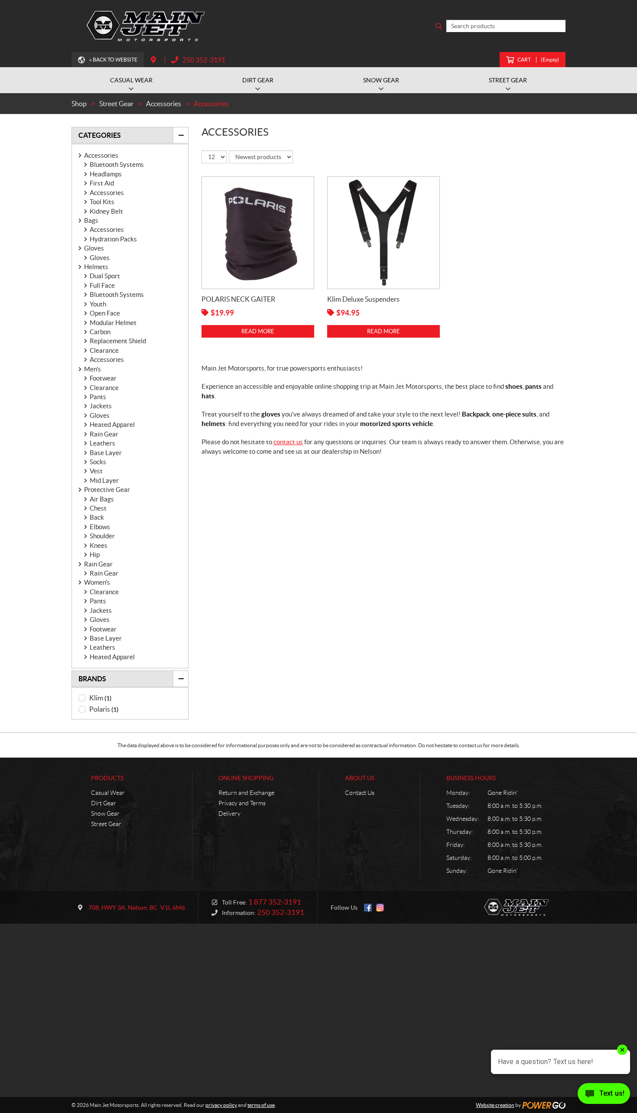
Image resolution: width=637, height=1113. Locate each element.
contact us (288, 442)
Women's (97, 582)
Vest (96, 471)
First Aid (102, 183)
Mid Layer (104, 480)
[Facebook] (368, 907)
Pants (98, 396)
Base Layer (106, 452)
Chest (98, 508)
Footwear (103, 378)
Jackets (101, 406)
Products (107, 778)
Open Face (105, 313)
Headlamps (106, 174)
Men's (92, 369)
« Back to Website (113, 59)
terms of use (261, 1105)
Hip (95, 554)
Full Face (102, 285)
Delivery (229, 813)
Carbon (100, 331)
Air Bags (102, 499)
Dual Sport (105, 276)
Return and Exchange (246, 792)
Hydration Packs (113, 239)
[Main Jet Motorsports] (147, 26)
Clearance (104, 350)
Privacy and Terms (242, 803)
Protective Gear (107, 489)
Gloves (94, 248)
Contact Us (359, 792)
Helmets (96, 266)
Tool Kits (102, 201)
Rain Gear (104, 434)
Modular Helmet (113, 322)
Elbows (100, 526)
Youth (98, 304)
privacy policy (221, 1105)
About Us (359, 778)
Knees (98, 545)
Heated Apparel (112, 424)
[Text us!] (604, 1095)
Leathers (102, 443)
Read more (257, 331)
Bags (91, 220)
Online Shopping (245, 778)
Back (97, 517)
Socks (98, 461)
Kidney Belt (106, 211)
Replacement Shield (118, 341)
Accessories (101, 155)
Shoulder (102, 536)
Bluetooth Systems (117, 164)
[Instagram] (380, 907)
